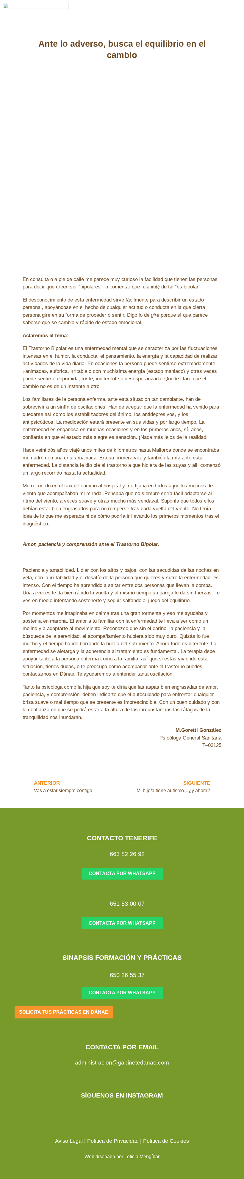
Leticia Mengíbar (141, 1156)
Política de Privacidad (113, 1141)
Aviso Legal (69, 1141)
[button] (219, 18)
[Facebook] (128, 1113)
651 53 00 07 (127, 903)
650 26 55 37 (127, 975)
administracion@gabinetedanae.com (122, 1062)
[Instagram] (116, 1113)
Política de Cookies (166, 1141)
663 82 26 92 (127, 854)
